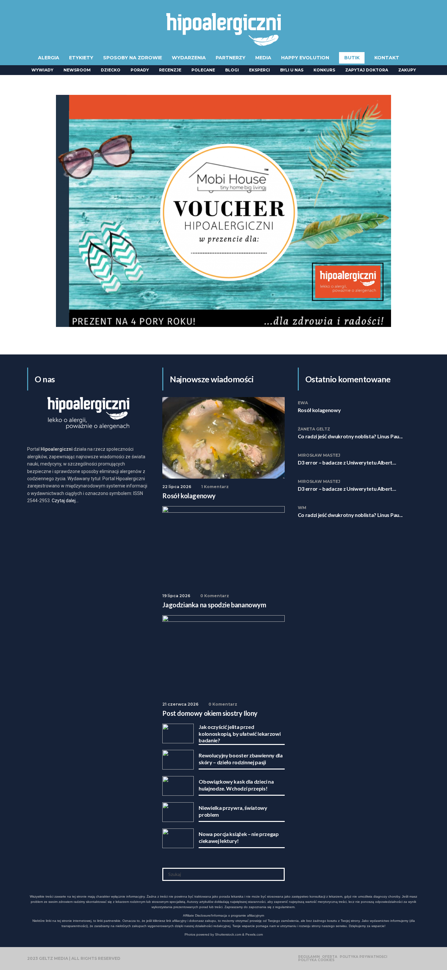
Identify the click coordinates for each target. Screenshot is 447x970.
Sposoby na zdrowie (132, 58)
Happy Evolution (305, 58)
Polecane (203, 69)
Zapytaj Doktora (366, 69)
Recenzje (170, 69)
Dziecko (110, 69)
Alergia (48, 58)
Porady (140, 69)
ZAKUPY (407, 69)
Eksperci (259, 69)
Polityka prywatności (363, 957)
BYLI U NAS (291, 69)
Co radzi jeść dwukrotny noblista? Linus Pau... (350, 436)
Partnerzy (230, 58)
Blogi (232, 69)
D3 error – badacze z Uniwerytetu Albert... (347, 462)
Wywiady (42, 69)
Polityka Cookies (316, 960)
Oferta (329, 957)
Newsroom (77, 69)
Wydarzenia (189, 58)
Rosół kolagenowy (319, 410)
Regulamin (309, 957)
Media (263, 58)
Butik (352, 58)
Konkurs (324, 69)
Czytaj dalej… (65, 500)
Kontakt (386, 58)
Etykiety (81, 58)
